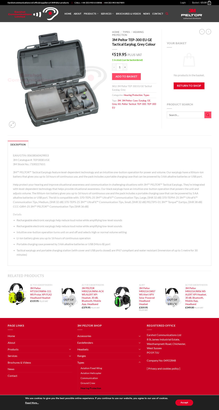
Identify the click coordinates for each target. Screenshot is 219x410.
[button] (183, 2)
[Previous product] (208, 31)
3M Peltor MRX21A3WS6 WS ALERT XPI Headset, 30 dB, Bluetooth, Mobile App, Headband (196, 296)
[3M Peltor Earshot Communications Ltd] (33, 13)
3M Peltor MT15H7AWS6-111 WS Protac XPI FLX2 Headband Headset (41, 293)
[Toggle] (70, 349)
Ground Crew (88, 383)
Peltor (125, 104)
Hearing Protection (133, 95)
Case (135, 100)
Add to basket (126, 76)
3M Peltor (127, 100)
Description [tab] (18, 144)
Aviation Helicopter (91, 373)
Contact (157, 13)
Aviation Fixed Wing (91, 368)
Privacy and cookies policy (163, 368)
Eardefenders (85, 342)
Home (68, 13)
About (77, 13)
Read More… (32, 403)
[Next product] (202, 31)
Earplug (142, 100)
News (146, 13)
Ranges (81, 355)
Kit (119, 104)
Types (126, 32)
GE (148, 100)
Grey (114, 104)
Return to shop (189, 85)
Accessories (84, 336)
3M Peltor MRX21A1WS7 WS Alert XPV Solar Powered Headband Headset (147, 296)
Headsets (82, 349)
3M (119, 100)
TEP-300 (141, 104)
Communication (89, 378)
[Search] (167, 13)
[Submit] (207, 115)
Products (90, 13)
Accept (184, 402)
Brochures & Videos (128, 13)
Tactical (132, 104)
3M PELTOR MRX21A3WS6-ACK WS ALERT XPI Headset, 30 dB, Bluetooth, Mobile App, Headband (93, 296)
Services (106, 13)
